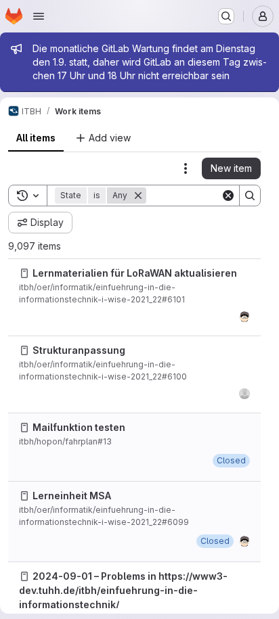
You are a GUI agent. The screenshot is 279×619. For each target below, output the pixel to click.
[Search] (250, 195)
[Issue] (24, 273)
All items (36, 137)
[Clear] (228, 195)
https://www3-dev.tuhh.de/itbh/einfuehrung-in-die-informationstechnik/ (123, 590)
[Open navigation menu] (38, 16)
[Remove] (138, 195)
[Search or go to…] (226, 16)
